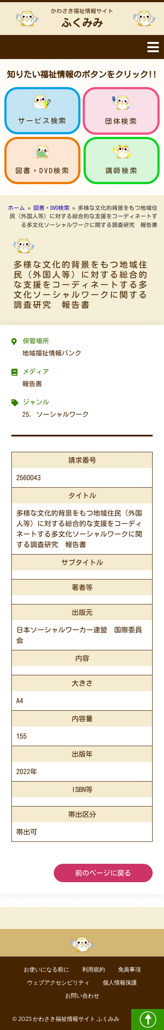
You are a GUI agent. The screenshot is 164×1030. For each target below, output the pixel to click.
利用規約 (93, 969)
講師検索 (121, 170)
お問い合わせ (82, 995)
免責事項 (129, 969)
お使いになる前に (46, 969)
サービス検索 (42, 120)
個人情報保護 (120, 982)
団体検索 (121, 121)
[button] (153, 47)
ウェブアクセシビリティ (58, 982)
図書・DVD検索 (42, 170)
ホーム (16, 208)
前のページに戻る (103, 872)
